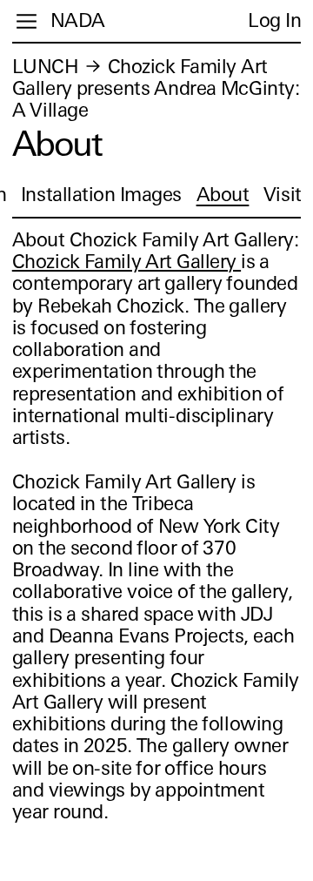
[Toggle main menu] (26, 21)
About (223, 194)
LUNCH (45, 66)
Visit (282, 194)
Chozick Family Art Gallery (126, 261)
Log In (274, 20)
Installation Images (101, 194)
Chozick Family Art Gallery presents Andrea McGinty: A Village (156, 89)
